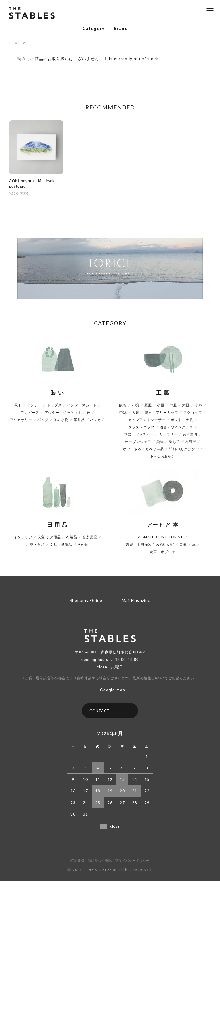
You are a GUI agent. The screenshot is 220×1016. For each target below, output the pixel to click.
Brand (121, 28)
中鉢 (123, 413)
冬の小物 (61, 420)
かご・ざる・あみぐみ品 (143, 449)
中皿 (173, 405)
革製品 (79, 420)
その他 (83, 545)
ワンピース (30, 413)
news (159, 678)
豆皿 (148, 405)
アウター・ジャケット (63, 413)
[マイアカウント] (198, 28)
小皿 (160, 405)
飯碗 (123, 405)
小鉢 (198, 405)
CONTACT (99, 710)
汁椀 (135, 405)
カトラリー (168, 434)
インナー (34, 405)
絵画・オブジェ (163, 552)
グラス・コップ (141, 427)
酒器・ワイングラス (176, 427)
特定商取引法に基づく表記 (91, 861)
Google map (112, 690)
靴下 (18, 405)
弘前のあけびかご (184, 449)
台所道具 (190, 434)
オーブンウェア (138, 442)
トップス (54, 405)
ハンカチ (97, 420)
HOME (14, 43)
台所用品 (89, 537)
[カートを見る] (208, 28)
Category (93, 28)
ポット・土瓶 (182, 420)
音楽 (183, 545)
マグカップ (192, 413)
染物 (160, 442)
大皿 (186, 405)
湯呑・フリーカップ (161, 413)
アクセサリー (21, 420)
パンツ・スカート (82, 405)
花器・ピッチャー (139, 434)
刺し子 (174, 442)
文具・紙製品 (61, 545)
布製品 (191, 442)
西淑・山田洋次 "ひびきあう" (150, 545)
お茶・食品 (35, 545)
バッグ (42, 420)
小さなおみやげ (163, 456)
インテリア (23, 537)
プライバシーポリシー (132, 861)
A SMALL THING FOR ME (161, 537)
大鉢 (136, 413)
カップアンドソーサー (147, 420)
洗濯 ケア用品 (49, 537)
